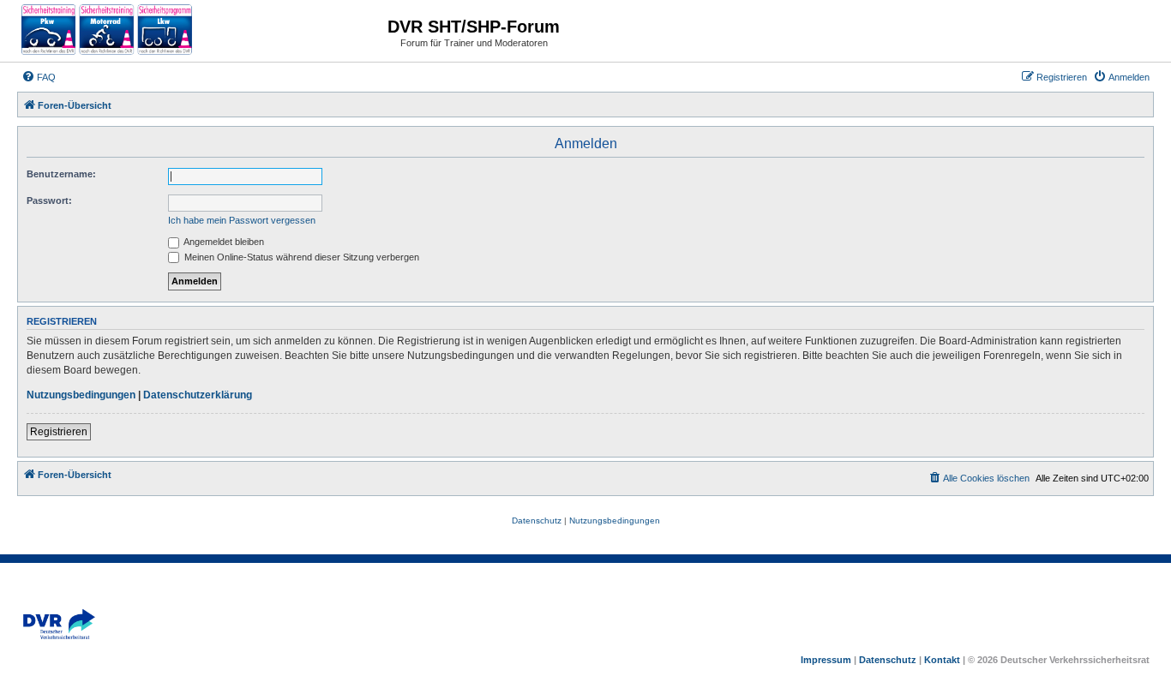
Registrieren (58, 432)
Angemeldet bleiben (223, 241)
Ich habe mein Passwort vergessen (241, 220)
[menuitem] (38, 77)
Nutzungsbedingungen (81, 395)
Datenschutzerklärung (197, 395)
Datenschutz (887, 660)
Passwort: (49, 200)
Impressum (826, 660)
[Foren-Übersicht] (107, 30)
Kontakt (942, 660)
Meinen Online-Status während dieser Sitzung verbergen (300, 257)
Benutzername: (61, 174)
